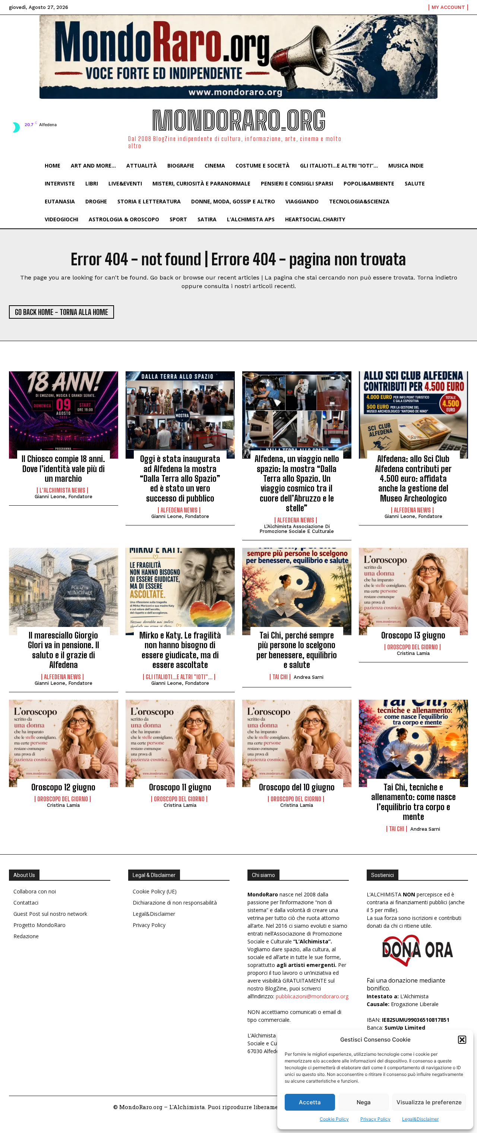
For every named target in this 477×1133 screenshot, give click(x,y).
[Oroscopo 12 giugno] (63, 743)
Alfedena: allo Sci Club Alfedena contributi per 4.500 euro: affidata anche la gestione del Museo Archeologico (413, 478)
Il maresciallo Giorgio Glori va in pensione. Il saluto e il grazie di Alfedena (63, 650)
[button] (462, 1039)
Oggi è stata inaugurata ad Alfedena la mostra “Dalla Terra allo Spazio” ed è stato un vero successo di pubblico (180, 478)
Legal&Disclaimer (420, 1119)
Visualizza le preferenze (429, 1102)
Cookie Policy (334, 1119)
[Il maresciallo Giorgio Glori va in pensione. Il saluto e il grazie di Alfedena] (63, 591)
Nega (364, 1102)
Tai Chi (280, 677)
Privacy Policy (375, 1119)
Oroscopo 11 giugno (180, 787)
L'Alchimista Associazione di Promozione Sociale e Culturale (296, 529)
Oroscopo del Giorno (412, 647)
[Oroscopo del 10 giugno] (296, 743)
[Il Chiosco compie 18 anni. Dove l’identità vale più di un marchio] (63, 415)
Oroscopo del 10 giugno (297, 787)
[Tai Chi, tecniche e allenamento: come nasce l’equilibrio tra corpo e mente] (413, 743)
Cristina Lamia (413, 653)
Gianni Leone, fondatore (63, 496)
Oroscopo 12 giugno (63, 787)
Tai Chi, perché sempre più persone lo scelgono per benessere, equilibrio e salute (296, 650)
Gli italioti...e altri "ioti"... (179, 677)
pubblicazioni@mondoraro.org (312, 996)
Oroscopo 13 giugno (413, 635)
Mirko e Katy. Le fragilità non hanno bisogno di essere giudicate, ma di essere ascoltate (180, 650)
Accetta (310, 1102)
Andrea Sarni (308, 677)
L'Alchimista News (62, 490)
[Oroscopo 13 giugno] (413, 591)
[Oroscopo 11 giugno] (180, 743)
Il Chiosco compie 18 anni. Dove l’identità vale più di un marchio (63, 469)
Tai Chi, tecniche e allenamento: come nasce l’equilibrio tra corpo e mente (413, 802)
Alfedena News (179, 510)
